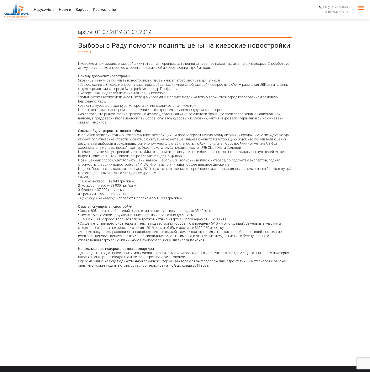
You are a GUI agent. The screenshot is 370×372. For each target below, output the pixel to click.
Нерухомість (44, 10)
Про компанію (104, 10)
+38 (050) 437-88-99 (335, 7)
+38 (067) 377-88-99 (335, 12)
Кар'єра (82, 10)
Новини (65, 10)
